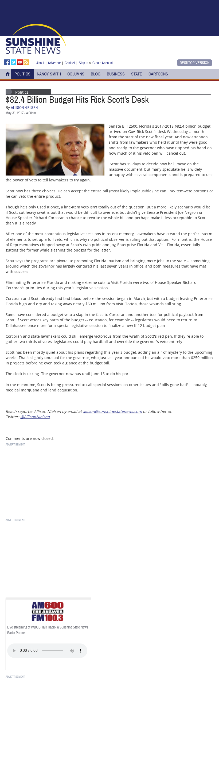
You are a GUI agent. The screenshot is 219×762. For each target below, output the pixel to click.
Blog (95, 74)
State (136, 74)
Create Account (102, 63)
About (40, 63)
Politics (22, 74)
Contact (70, 63)
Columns (75, 74)
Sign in (83, 63)
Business (116, 74)
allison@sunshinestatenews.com (112, 411)
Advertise (54, 63)
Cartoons (158, 74)
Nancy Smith (49, 74)
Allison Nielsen (24, 107)
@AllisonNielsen (35, 416)
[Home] (36, 38)
